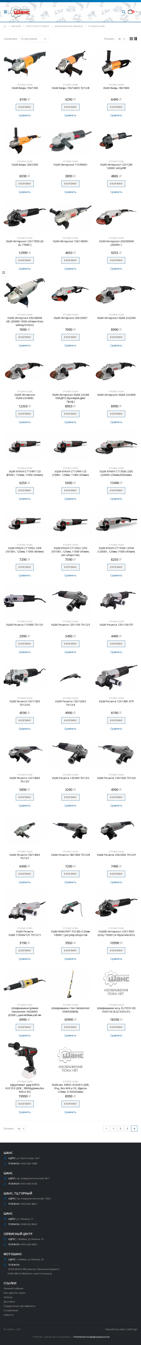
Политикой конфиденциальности (92, 1336)
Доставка (9, 1301)
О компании (11, 1310)
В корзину (25, 107)
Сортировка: (10, 38)
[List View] (135, 38)
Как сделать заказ (15, 1292)
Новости (9, 1314)
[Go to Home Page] (5, 26)
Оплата (8, 1297)
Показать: (109, 38)
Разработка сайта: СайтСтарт (121, 1329)
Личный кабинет (14, 1288)
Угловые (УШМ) (24, 84)
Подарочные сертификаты (19, 1306)
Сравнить (25, 115)
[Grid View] (131, 38)
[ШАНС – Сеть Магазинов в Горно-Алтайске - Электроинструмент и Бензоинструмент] (20, 12)
